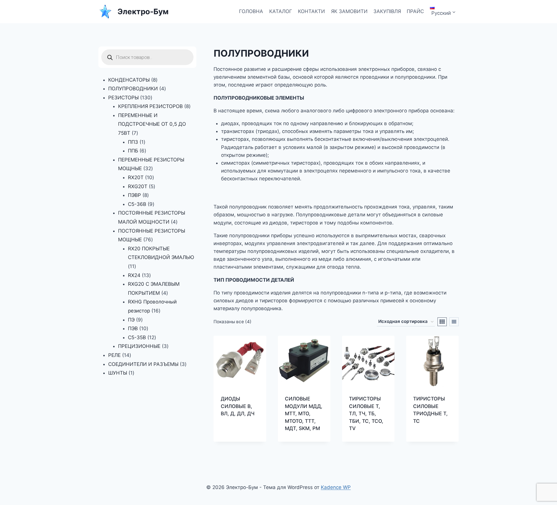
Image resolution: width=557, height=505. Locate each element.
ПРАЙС (415, 11)
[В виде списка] (454, 321)
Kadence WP (336, 487)
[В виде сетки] (442, 321)
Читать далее (237, 424)
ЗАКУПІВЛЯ (387, 11)
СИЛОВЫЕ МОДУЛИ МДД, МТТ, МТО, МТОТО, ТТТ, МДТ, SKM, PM (303, 413)
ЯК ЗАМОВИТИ (349, 11)
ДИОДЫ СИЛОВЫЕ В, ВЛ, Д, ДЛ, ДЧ (237, 406)
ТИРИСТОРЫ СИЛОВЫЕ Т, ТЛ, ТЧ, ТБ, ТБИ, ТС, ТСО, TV (366, 413)
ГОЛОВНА (251, 11)
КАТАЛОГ (280, 11)
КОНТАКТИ (311, 11)
